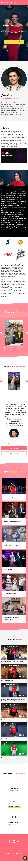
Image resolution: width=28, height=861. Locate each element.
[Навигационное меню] (26, 2)
